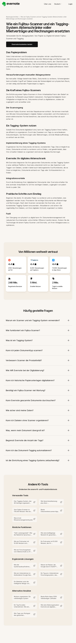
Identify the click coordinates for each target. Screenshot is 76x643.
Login (70, 4)
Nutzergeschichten (12, 17)
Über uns (47, 4)
